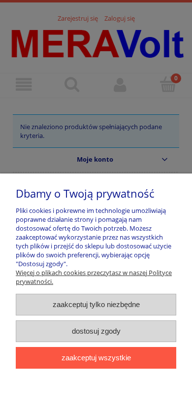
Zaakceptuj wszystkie (96, 357)
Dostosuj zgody (96, 331)
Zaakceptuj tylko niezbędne (96, 304)
